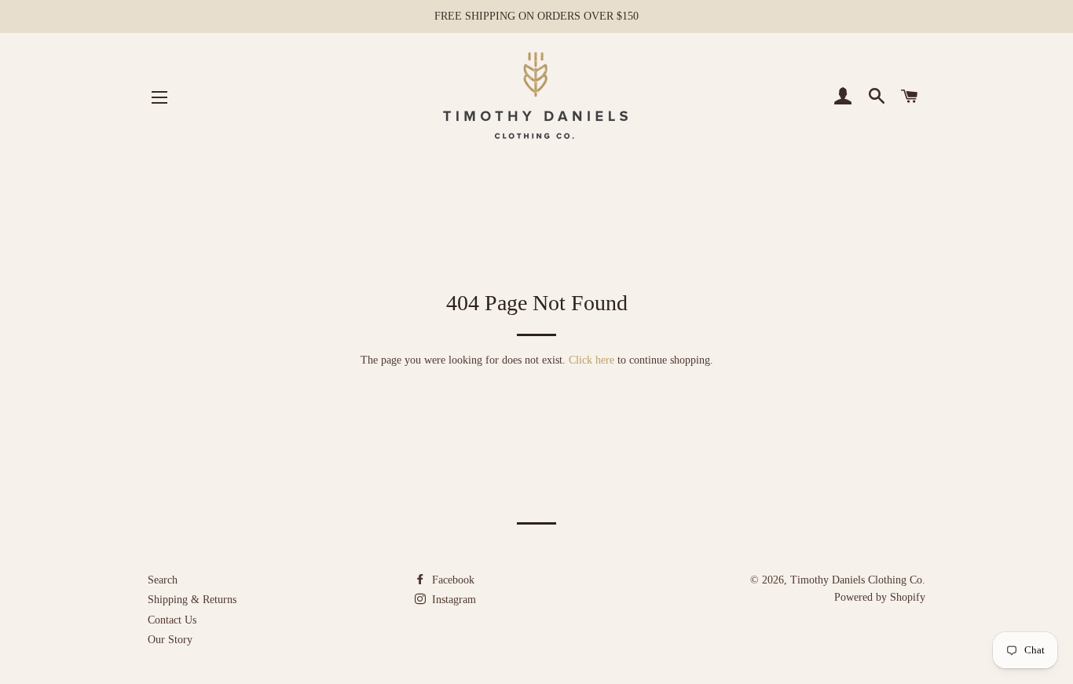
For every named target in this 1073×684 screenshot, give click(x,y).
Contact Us (172, 620)
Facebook (451, 580)
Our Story (170, 640)
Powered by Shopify (879, 597)
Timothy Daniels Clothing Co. (857, 580)
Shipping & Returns (192, 599)
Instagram (452, 599)
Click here (591, 360)
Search (163, 580)
